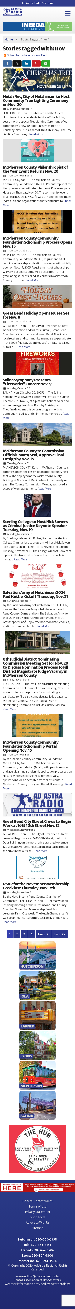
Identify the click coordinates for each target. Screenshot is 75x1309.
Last (57, 934)
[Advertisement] (37, 26)
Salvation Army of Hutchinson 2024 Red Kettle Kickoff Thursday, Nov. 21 (35, 594)
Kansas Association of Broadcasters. (38, 1280)
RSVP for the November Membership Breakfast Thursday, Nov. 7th (36, 885)
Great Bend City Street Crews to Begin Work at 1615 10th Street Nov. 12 (37, 823)
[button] (67, 13)
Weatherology (60, 1284)
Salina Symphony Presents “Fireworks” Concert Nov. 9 (27, 381)
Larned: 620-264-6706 (37, 1250)
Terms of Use (37, 1206)
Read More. (36, 134)
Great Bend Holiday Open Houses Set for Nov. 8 (36, 315)
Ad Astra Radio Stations (37, 3)
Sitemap (37, 1228)
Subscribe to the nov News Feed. (27, 55)
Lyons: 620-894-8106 (37, 1255)
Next (42, 934)
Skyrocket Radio (47, 1276)
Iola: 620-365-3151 (37, 1245)
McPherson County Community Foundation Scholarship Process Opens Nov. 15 (37, 242)
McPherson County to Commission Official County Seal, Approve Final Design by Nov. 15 (33, 454)
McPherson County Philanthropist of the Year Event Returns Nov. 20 (35, 169)
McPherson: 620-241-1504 (38, 1261)
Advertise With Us (37, 1222)
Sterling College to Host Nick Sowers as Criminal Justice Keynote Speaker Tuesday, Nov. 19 (35, 525)
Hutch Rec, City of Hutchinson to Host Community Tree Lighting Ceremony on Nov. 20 (36, 100)
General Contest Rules (37, 1201)
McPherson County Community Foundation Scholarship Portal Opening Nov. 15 (30, 746)
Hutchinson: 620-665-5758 (37, 1239)
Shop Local (37, 1217)
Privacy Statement (37, 1212)
